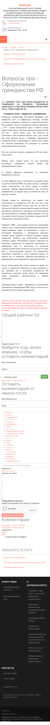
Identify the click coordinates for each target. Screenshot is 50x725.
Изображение (11, 424)
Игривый (9, 456)
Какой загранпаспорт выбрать (36, 619)
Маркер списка (12, 436)
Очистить (9, 445)
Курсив (9, 415)
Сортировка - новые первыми (13, 527)
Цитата (9, 440)
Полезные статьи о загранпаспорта (35, 649)
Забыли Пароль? (19, 380)
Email (4, 532)
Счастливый (11, 452)
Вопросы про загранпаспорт (34, 627)
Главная (13, 47)
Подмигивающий (12, 461)
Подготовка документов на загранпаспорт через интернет (36, 609)
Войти (44, 377)
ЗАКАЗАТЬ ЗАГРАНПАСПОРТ (14, 54)
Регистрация (6, 380)
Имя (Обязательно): (9, 399)
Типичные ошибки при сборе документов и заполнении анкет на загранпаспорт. (37, 638)
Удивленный (11, 454)
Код (7, 443)
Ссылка (9, 422)
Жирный (9, 412)
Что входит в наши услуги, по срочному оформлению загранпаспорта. (36, 595)
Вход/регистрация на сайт (11, 597)
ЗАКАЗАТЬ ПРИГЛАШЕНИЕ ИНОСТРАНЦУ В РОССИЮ (24, 59)
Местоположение (8, 471)
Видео (8, 426)
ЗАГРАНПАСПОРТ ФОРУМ (13, 64)
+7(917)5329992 (14, 23)
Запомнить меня (10, 377)
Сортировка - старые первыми (13, 525)
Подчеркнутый (11, 417)
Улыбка (9, 449)
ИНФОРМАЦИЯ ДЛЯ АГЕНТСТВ (11, 588)
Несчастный (11, 459)
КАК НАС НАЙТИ (10, 673)
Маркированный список (15, 431)
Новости (21, 47)
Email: (4, 406)
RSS (3, 534)
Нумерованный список (15, 433)
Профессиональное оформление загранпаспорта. (35, 658)
